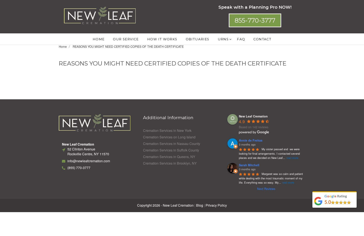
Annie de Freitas (250, 140)
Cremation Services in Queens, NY (169, 156)
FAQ (241, 39)
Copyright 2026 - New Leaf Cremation (165, 205)
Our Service (126, 39)
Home (99, 39)
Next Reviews (266, 189)
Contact (262, 39)
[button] (255, 20)
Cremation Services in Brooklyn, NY (170, 163)
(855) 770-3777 (78, 167)
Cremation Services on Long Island (169, 137)
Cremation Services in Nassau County (171, 143)
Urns (223, 39)
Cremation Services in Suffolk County (171, 150)
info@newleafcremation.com (88, 161)
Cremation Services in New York (167, 130)
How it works (162, 39)
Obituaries (197, 39)
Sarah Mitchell (249, 165)
